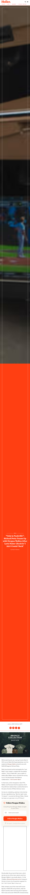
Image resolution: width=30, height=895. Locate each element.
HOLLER (3, 4)
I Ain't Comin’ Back (15, 779)
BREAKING (14, 4)
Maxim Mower (15, 549)
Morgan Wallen (11, 764)
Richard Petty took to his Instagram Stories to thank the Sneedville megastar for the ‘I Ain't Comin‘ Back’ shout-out (14, 881)
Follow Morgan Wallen (15, 819)
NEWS (8, 4)
